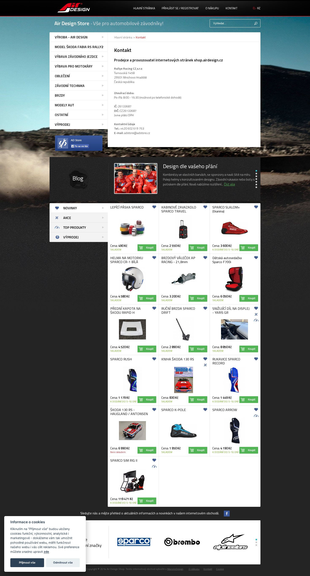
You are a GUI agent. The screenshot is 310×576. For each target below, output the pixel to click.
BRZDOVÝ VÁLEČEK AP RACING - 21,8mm (178, 259)
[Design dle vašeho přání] (135, 193)
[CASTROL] (182, 542)
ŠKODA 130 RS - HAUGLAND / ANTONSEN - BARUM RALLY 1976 (129, 413)
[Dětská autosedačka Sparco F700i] (235, 291)
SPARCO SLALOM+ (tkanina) (226, 209)
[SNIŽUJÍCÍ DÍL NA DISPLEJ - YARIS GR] (234, 338)
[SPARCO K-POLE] (183, 437)
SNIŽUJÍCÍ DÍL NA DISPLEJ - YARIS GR (230, 310)
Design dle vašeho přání (190, 166)
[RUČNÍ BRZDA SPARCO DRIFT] (183, 341)
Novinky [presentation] (70, 208)
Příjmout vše (27, 562)
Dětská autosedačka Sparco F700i (227, 259)
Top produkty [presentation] (74, 227)
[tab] (79, 208)
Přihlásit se (170, 8)
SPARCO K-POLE (173, 409)
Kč (256, 8)
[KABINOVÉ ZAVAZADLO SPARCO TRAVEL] (183, 240)
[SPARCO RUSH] (132, 392)
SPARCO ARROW (224, 409)
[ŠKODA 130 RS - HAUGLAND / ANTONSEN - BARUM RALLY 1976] (132, 439)
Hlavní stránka (144, 8)
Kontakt (231, 8)
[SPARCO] (134, 542)
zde (46, 551)
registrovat (190, 8)
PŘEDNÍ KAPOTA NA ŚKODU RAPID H (125, 310)
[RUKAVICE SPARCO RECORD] (234, 392)
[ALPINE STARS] (230, 542)
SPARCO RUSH (121, 359)
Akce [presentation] (67, 217)
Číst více (229, 184)
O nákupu (212, 8)
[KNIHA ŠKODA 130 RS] (183, 392)
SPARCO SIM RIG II (123, 460)
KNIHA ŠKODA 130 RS (177, 359)
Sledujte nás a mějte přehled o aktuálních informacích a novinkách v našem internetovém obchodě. (149, 513)
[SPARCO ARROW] (234, 443)
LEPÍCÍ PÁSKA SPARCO (127, 207)
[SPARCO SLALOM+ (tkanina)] (234, 234)
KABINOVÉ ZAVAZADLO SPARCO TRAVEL (178, 209)
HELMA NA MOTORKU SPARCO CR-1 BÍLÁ (126, 259)
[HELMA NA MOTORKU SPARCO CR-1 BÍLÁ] (132, 291)
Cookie (220, 569)
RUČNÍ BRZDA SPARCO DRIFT (178, 310)
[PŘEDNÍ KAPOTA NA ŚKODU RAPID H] (132, 338)
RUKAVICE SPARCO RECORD (226, 361)
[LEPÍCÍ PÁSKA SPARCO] (132, 236)
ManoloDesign (175, 569)
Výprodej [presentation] (71, 237)
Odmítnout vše (63, 562)
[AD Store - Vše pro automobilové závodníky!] (73, 8)
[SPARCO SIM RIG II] (132, 492)
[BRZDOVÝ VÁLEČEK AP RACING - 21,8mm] (183, 285)
